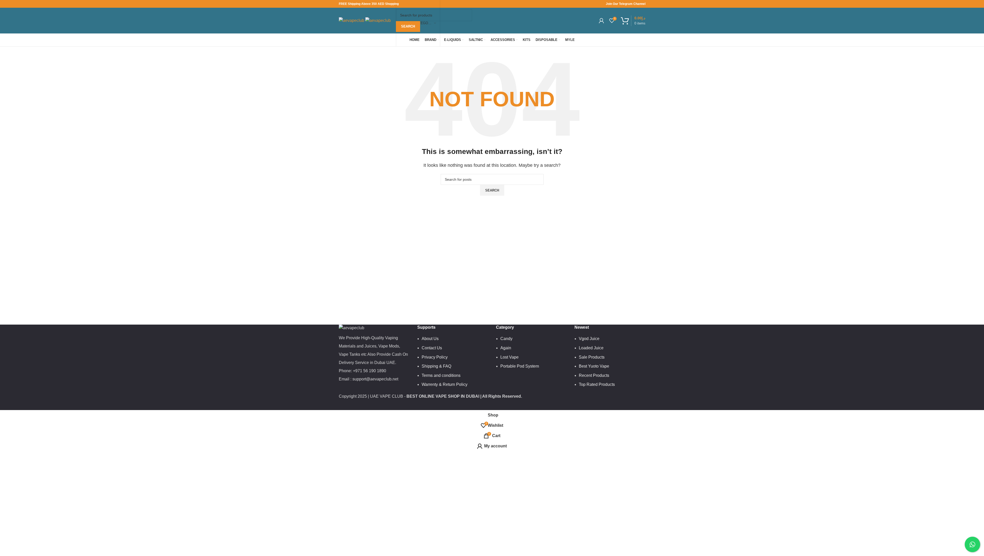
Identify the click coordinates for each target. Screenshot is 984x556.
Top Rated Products (597, 384)
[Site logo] (352, 20)
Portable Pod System (519, 366)
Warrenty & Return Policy (444, 384)
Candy (506, 338)
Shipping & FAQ (436, 366)
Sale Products (592, 357)
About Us (430, 338)
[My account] (601, 20)
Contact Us (432, 348)
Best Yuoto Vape (594, 366)
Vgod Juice (589, 338)
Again (505, 348)
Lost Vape (509, 357)
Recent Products (594, 375)
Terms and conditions (441, 375)
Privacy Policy (435, 357)
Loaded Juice (591, 348)
